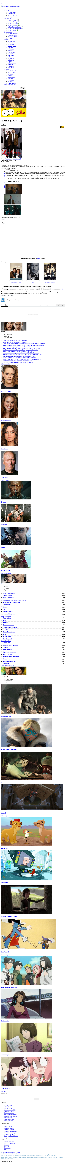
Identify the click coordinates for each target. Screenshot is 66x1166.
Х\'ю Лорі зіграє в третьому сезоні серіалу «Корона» (18, 362)
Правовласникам (9, 1141)
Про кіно (7, 10)
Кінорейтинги (8, 18)
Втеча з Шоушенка (9, 593)
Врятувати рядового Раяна (11, 602)
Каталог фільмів (9, 1111)
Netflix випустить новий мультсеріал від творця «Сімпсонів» (20, 350)
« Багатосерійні (13, 35)
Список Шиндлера (9, 614)
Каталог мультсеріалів (10, 1116)
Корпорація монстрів (9, 652)
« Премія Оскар (13, 21)
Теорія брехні (7, 639)
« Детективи (11, 52)
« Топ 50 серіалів (13, 25)
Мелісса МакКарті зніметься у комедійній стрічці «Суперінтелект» (22, 359)
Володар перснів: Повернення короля (14, 600)
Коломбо (5, 629)
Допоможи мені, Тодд (16, 282)
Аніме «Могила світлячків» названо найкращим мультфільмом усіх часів (24, 343)
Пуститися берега (8, 625)
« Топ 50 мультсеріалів (14, 28)
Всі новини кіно (5, 364)
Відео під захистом (9, 1143)
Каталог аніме (8, 1117)
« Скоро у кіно (12, 16)
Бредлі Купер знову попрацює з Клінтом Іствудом (17, 351)
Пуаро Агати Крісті (9, 632)
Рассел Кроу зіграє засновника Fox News (14, 342)
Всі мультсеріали (5, 954)
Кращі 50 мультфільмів (7, 665)
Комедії (18, 159)
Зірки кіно (7, 1106)
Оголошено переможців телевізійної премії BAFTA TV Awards (21, 353)
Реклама (6, 1146)
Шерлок (5, 622)
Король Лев (6, 642)
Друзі (4, 634)
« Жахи (10, 61)
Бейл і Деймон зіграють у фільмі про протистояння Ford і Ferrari (21, 348)
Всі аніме (3, 1091)
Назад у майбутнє (8, 597)
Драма (14, 159)
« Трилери (11, 60)
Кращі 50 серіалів (6, 641)
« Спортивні (11, 58)
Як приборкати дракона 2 (11, 656)
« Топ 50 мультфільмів (14, 27)
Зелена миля (6, 604)
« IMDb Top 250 (13, 20)
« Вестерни (11, 44)
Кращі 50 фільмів (6, 616)
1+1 (4, 609)
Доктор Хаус (7, 618)
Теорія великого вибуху (10, 627)
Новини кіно (8, 1105)
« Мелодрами (12, 46)
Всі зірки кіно (5, 480)
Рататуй (5, 647)
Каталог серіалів (9, 1113)
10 (5, 187)
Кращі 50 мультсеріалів (11, 1133)
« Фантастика (12, 63)
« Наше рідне (12, 41)
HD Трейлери (8, 1108)
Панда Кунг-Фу (7, 659)
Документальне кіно (10, 84)
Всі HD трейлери (6, 573)
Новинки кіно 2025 (9, 1110)
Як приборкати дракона (10, 645)
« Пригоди (11, 49)
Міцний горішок (8, 611)
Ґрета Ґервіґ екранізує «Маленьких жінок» (15, 340)
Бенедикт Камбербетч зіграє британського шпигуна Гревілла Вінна (22, 354)
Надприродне (7, 636)
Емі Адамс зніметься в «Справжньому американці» (18, 360)
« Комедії (10, 47)
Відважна (6, 663)
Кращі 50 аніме (8, 1134)
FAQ (63, 289)
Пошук (22, 88)
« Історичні (11, 55)
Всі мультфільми (5, 816)
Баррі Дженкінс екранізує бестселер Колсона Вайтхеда (19, 346)
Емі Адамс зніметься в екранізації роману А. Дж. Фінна (19, 356)
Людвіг (39, 258)
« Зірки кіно (11, 13)
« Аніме (10, 38)
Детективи (8, 159)
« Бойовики (11, 43)
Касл (33, 282)
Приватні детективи (50, 282)
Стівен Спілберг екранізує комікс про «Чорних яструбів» (19, 357)
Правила (6, 1145)
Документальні (8, 1120)
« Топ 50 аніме (12, 30)
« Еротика (11, 67)
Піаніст (5, 607)
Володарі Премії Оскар (11, 1136)
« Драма (10, 74)
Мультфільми (8, 32)
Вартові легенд (7, 649)
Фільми (6, 39)
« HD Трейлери (12, 15)
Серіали (6, 69)
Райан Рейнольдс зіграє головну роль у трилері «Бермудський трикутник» (24, 345)
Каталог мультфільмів (10, 1114)
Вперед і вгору (7, 654)
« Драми (10, 53)
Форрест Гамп (7, 595)
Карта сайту (7, 1148)
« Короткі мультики (14, 36)
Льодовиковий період (9, 661)
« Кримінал (11, 56)
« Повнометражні (13, 33)
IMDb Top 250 (8, 1126)
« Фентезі (10, 64)
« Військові (11, 50)
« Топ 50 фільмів (13, 23)
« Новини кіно (12, 12)
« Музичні (11, 66)
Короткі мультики (9, 1119)
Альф (4, 620)
